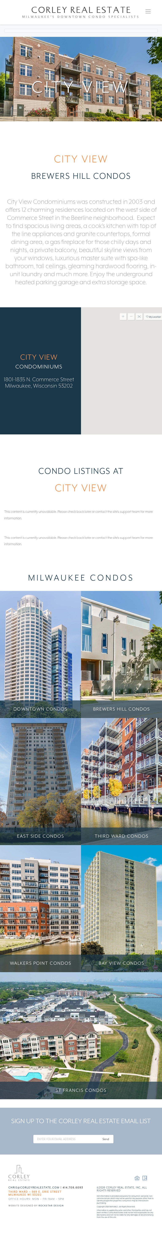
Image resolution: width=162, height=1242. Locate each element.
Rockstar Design (51, 1205)
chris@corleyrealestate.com (33, 1187)
